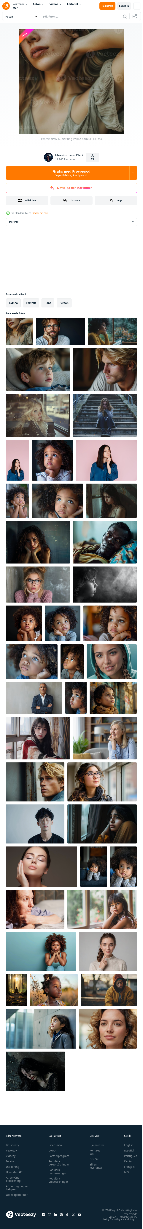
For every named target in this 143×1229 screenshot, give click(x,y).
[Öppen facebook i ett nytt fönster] (43, 1214)
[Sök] (125, 16)
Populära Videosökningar (57, 1180)
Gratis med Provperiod (71, 173)
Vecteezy (11, 1150)
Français (126, 1166)
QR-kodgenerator (17, 1195)
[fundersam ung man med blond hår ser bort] (35, 781)
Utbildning (12, 1166)
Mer (15, 8)
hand (48, 303)
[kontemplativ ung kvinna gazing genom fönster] (38, 415)
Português (127, 1156)
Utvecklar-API (14, 1172)
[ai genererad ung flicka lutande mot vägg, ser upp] (41, 1029)
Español (126, 1150)
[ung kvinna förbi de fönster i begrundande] (38, 738)
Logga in (124, 5)
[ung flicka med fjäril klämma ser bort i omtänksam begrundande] (54, 990)
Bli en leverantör (94, 1166)
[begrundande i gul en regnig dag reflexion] (112, 331)
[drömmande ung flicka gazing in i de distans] (113, 698)
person (64, 303)
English (126, 1145)
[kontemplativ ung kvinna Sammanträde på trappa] (105, 415)
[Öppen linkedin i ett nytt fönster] (55, 1214)
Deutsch (126, 1161)
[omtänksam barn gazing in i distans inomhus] (38, 369)
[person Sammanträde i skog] (16, 990)
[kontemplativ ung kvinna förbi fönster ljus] (111, 501)
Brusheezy (12, 1145)
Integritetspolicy (125, 1217)
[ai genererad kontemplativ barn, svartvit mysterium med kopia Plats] (105, 584)
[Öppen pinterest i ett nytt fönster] (61, 1214)
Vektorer (18, 4)
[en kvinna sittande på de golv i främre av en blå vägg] (41, 951)
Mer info (13, 221)
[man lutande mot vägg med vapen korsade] (34, 698)
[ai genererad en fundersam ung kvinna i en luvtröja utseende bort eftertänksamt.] (112, 661)
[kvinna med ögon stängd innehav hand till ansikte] (41, 866)
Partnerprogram (58, 1156)
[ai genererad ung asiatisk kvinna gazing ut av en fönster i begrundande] (102, 781)
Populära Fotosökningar (57, 1171)
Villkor (109, 1217)
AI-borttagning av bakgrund (17, 1187)
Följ (92, 159)
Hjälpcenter (95, 1145)
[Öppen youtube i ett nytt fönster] (79, 1214)
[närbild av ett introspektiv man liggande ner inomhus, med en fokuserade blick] (105, 542)
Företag (10, 1161)
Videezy (10, 1156)
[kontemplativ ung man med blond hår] (105, 369)
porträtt (31, 303)
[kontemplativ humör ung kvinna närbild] (19, 331)
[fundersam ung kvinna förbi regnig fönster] (38, 542)
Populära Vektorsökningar (58, 1163)
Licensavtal (55, 1145)
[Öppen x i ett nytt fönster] (73, 1214)
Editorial (72, 4)
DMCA (51, 1150)
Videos (54, 4)
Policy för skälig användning (115, 1219)
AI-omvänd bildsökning (13, 1179)
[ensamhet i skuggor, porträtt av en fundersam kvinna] (35, 1071)
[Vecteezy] (6, 6)
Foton (37, 4)
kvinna (13, 303)
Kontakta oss (93, 1152)
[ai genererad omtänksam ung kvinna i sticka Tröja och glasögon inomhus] (38, 584)
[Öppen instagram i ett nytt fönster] (49, 1214)
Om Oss (93, 1159)
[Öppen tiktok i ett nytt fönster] (67, 1214)
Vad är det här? (40, 213)
